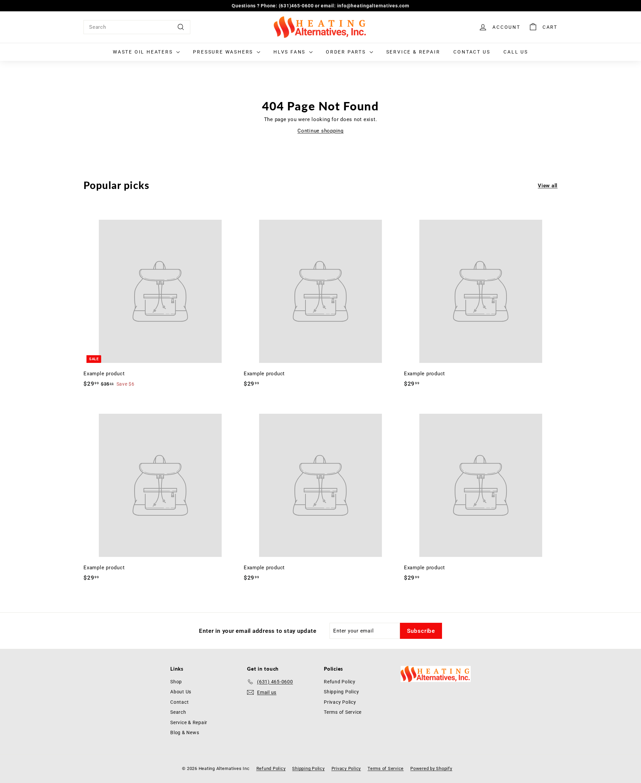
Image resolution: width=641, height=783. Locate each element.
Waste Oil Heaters (144, 52)
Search (178, 712)
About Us (180, 691)
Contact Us (471, 52)
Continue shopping (320, 131)
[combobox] (136, 27)
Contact (179, 702)
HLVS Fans (290, 52)
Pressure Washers (224, 52)
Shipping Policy (341, 691)
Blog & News (184, 732)
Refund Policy (340, 681)
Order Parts (347, 52)
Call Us (515, 52)
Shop (176, 681)
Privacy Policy (340, 702)
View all (548, 186)
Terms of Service (343, 712)
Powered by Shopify (431, 768)
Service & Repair (413, 52)
